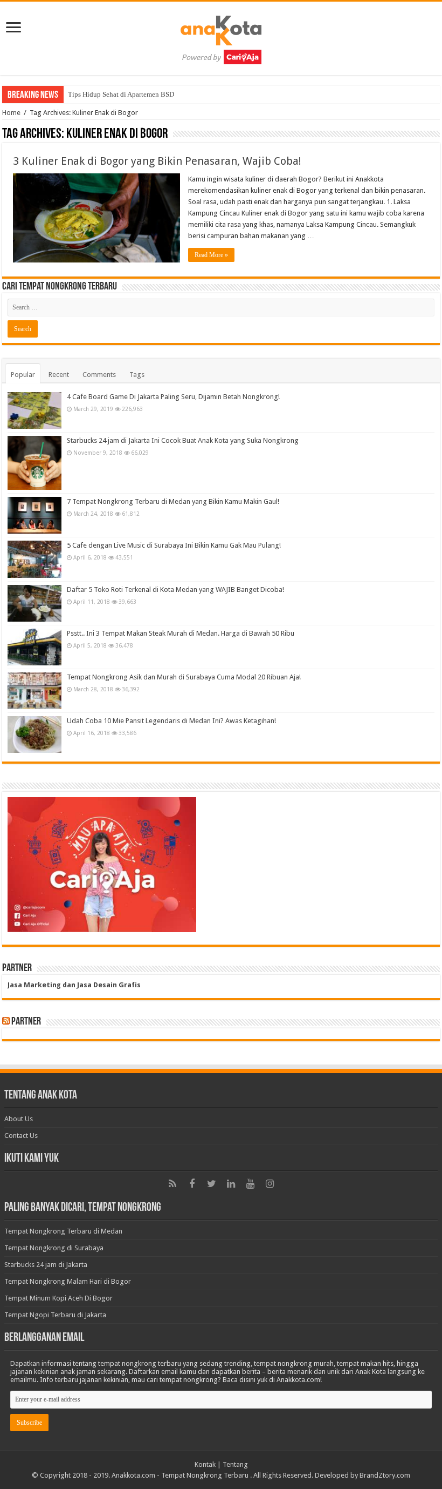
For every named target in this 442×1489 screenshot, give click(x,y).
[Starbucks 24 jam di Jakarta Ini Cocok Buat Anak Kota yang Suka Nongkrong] (34, 463)
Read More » (211, 255)
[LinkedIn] (230, 1183)
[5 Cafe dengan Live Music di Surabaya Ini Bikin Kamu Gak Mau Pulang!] (34, 559)
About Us (18, 1119)
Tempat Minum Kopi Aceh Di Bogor (58, 1298)
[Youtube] (250, 1183)
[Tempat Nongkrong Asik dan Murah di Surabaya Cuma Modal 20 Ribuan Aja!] (34, 690)
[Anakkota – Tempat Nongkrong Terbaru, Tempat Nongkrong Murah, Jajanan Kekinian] (221, 36)
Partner (26, 1021)
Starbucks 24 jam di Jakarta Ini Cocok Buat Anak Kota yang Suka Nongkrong (183, 440)
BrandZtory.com (385, 1475)
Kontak (205, 1464)
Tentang (235, 1464)
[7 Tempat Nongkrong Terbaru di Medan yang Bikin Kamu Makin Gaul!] (34, 515)
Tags (136, 374)
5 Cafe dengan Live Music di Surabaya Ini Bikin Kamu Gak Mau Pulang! (174, 545)
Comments (99, 374)
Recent (59, 374)
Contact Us (21, 1135)
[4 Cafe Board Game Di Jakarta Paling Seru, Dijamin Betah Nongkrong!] (34, 410)
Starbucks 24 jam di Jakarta (45, 1265)
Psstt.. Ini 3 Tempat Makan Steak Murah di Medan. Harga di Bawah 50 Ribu (180, 633)
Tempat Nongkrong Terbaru (204, 1475)
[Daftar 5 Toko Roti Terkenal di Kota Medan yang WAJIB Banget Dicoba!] (34, 603)
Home (11, 113)
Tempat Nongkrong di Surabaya (53, 1248)
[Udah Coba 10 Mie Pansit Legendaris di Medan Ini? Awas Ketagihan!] (34, 734)
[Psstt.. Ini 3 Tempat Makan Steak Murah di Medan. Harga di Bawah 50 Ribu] (34, 647)
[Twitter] (211, 1183)
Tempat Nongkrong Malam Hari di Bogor (67, 1281)
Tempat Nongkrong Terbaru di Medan (63, 1231)
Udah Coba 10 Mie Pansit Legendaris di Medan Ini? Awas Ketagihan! (171, 721)
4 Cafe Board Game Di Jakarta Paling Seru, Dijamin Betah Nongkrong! (173, 397)
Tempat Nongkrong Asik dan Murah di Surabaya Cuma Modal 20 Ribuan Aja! (184, 677)
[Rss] (172, 1183)
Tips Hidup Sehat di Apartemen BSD (121, 94)
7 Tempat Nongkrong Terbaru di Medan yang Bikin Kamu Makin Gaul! (173, 501)
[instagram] (269, 1183)
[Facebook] (192, 1183)
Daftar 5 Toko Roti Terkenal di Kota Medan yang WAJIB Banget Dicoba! (175, 589)
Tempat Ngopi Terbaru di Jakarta (55, 1315)
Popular (23, 374)
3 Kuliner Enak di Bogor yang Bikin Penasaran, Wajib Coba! (157, 160)
